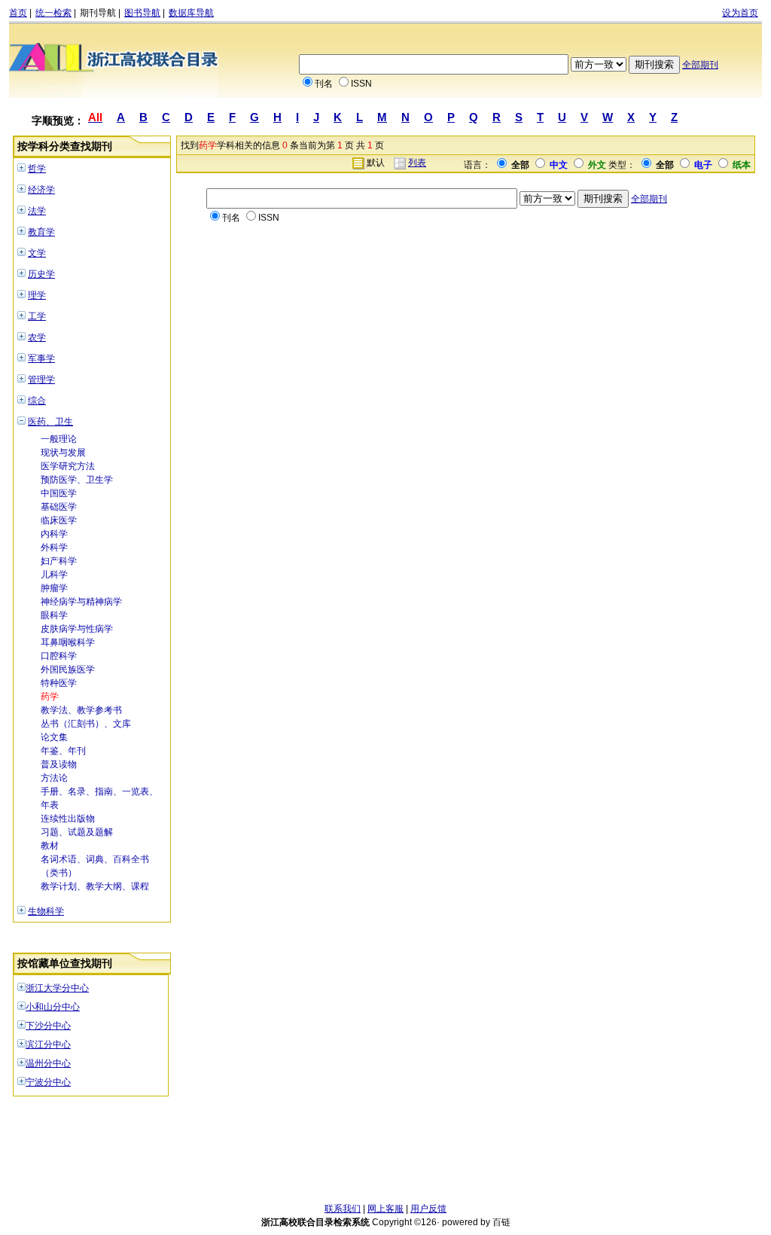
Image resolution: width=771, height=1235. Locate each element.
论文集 (54, 737)
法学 (37, 211)
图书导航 (142, 13)
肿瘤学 (54, 588)
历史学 (41, 274)
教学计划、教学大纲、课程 (95, 886)
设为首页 (740, 13)
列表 (417, 162)
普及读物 (59, 764)
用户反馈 (428, 1208)
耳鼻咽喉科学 (68, 642)
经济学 (41, 189)
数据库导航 (191, 13)
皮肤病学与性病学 (77, 629)
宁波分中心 (48, 1082)
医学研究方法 (68, 466)
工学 (37, 316)
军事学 (41, 358)
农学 (37, 337)
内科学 (54, 534)
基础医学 (59, 507)
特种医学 (59, 683)
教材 (50, 845)
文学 (37, 253)
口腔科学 (59, 656)
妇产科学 (59, 561)
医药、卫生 (50, 421)
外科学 (54, 547)
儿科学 (54, 574)
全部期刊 (700, 64)
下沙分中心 (48, 1025)
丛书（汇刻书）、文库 (86, 723)
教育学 (41, 232)
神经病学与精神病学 (81, 601)
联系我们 (343, 1208)
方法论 (54, 778)
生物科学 (46, 911)
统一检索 (53, 13)
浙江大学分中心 (57, 988)
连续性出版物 (68, 818)
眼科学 (54, 615)
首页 (18, 13)
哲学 (37, 168)
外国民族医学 (68, 669)
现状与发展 (63, 452)
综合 (37, 400)
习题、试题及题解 (77, 832)
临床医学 (59, 520)
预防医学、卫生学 (77, 479)
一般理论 (59, 439)
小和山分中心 (53, 1007)
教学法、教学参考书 (81, 710)
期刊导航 (98, 13)
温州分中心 (48, 1063)
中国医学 (59, 493)
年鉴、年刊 (63, 751)
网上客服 (385, 1208)
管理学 (41, 379)
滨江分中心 (48, 1044)
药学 (50, 696)
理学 (37, 295)
